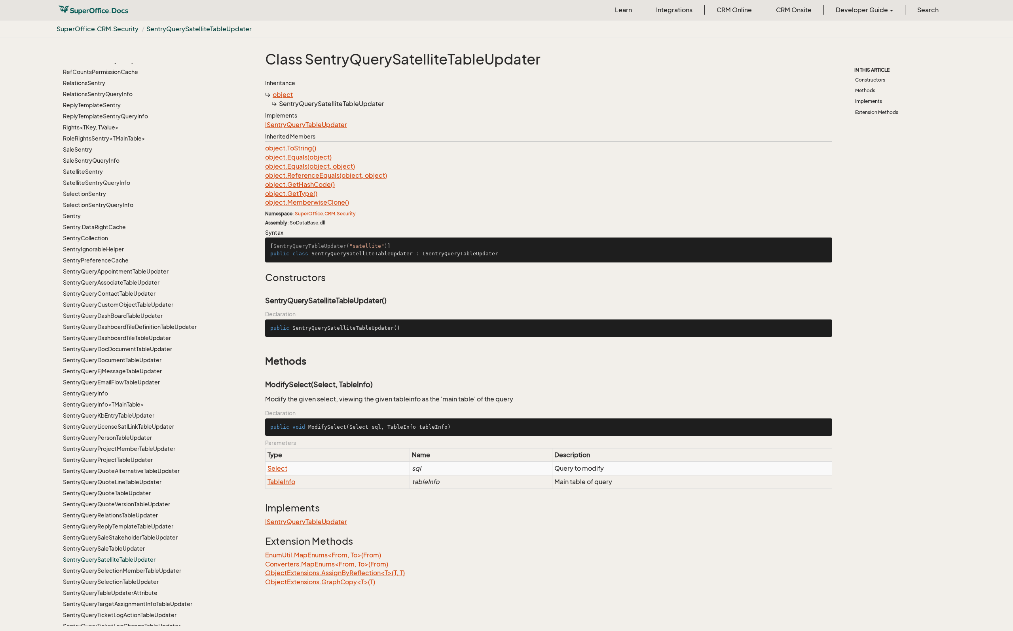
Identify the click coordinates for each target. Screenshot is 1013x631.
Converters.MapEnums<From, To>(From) (326, 564)
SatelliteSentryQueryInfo (96, 182)
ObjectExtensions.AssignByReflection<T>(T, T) (335, 573)
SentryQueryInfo (85, 393)
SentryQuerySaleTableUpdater (104, 548)
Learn (623, 10)
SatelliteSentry (83, 171)
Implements (868, 101)
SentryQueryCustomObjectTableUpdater (118, 304)
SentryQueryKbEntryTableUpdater (108, 415)
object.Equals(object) (298, 157)
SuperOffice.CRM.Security (97, 29)
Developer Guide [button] (862, 10)
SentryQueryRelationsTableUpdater (110, 515)
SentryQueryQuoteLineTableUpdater (112, 482)
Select (277, 468)
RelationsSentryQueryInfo (98, 94)
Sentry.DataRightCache (94, 227)
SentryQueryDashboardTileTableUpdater (117, 338)
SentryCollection (85, 238)
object (283, 95)
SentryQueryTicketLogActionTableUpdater (119, 615)
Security (346, 214)
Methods (865, 90)
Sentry (72, 216)
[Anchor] (261, 277)
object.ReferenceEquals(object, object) (326, 175)
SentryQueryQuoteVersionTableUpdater (116, 504)
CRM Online (734, 10)
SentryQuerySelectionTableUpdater (111, 581)
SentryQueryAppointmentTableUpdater (116, 271)
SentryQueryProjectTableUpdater (108, 459)
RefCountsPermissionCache (100, 71)
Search (928, 10)
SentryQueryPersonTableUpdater (107, 437)
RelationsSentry (84, 83)
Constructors (870, 80)
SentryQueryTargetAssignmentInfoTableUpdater (127, 604)
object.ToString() (290, 148)
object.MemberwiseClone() (307, 202)
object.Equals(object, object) (310, 166)
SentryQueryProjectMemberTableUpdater (119, 448)
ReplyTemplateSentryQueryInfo (105, 116)
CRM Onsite (794, 10)
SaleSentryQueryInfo (91, 160)
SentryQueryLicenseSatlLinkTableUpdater (118, 426)
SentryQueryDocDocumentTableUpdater (117, 349)
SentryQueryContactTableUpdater (109, 293)
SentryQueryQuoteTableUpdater (107, 493)
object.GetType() (291, 194)
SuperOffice (309, 214)
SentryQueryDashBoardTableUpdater (113, 315)
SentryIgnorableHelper (93, 249)
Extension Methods (876, 112)
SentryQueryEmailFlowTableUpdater (111, 382)
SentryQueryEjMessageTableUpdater (112, 371)
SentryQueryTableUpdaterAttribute (110, 592)
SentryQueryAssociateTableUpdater (111, 282)
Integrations (674, 10)
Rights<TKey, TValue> (91, 127)
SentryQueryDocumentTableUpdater (112, 360)
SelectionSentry (84, 193)
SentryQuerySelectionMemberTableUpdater (122, 570)
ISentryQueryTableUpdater (306, 125)
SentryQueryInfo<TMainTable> (103, 404)
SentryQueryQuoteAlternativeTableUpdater (121, 471)
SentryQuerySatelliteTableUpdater (199, 29)
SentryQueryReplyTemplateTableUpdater (118, 526)
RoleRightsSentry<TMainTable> (104, 138)
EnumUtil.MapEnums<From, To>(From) (323, 555)
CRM (329, 214)
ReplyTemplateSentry (92, 105)
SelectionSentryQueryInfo (98, 204)
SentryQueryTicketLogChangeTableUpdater (121, 626)
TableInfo (281, 482)
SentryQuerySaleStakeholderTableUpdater (120, 537)
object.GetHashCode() (300, 184)
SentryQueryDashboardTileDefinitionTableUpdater (130, 326)
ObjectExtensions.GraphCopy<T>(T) (320, 582)
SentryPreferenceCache (96, 260)
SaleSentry (77, 149)
